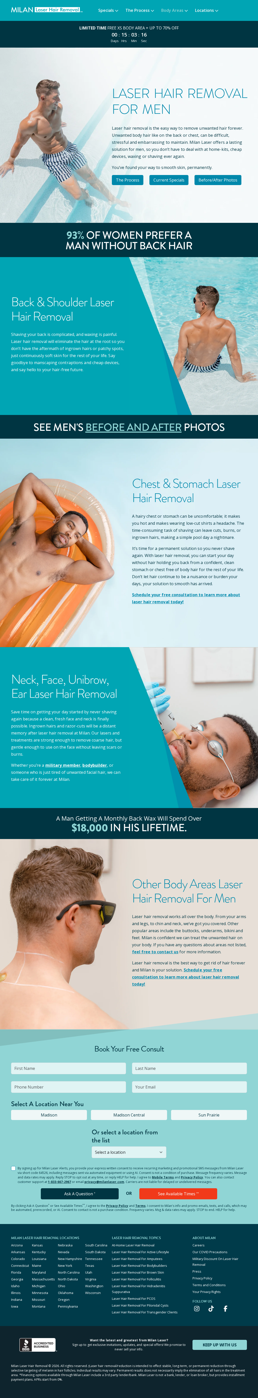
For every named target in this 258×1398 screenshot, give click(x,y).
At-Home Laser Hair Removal (133, 1245)
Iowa (14, 1306)
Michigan (38, 1286)
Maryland (39, 1272)
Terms (140, 1206)
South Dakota (95, 1252)
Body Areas (172, 10)
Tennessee (94, 1258)
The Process (137, 10)
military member (63, 765)
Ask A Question (79, 1194)
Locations (204, 10)
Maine (36, 1265)
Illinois (16, 1292)
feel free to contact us (155, 952)
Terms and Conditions (209, 1285)
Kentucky (39, 1252)
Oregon (64, 1299)
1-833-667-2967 (59, 1182)
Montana (38, 1306)
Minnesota (40, 1292)
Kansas (37, 1245)
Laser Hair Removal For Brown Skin (138, 1272)
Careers (198, 1245)
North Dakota (68, 1279)
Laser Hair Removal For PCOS (133, 1298)
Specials (106, 10)
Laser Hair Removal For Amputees (137, 1258)
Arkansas (18, 1252)
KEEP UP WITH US (220, 1345)
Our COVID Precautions (210, 1252)
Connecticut (20, 1265)
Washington (94, 1286)
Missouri (38, 1299)
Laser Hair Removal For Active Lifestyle (140, 1252)
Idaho (15, 1286)
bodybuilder (94, 765)
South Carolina (96, 1245)
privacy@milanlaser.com (104, 1182)
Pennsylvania (68, 1306)
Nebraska (65, 1245)
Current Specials (168, 180)
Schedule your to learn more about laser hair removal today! (185, 977)
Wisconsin (93, 1292)
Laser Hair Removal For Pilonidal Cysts (140, 1305)
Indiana (16, 1299)
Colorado (18, 1258)
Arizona (17, 1245)
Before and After (133, 427)
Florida (16, 1272)
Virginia (90, 1279)
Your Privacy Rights (206, 1291)
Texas (89, 1265)
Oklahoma (65, 1292)
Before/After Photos (218, 180)
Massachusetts (43, 1279)
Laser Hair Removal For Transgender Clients (145, 1312)
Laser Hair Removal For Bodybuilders (139, 1265)
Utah (88, 1272)
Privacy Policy (192, 1177)
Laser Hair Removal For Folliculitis (136, 1279)
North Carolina (69, 1272)
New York (65, 1265)
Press (196, 1271)
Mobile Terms (163, 1177)
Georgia (17, 1279)
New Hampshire (70, 1258)
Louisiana (39, 1258)
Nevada (63, 1252)
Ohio (61, 1286)
